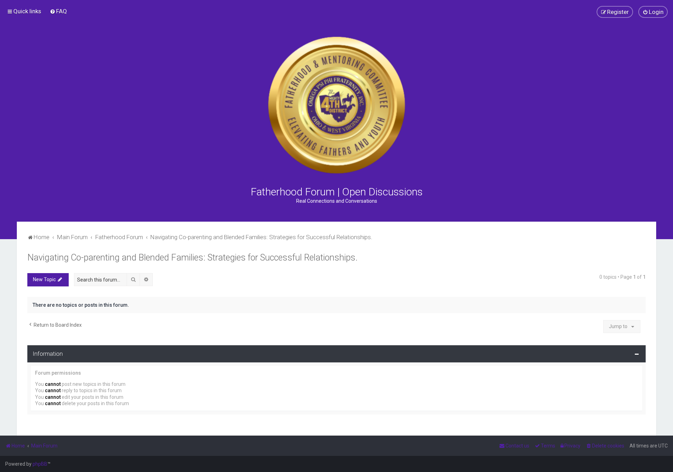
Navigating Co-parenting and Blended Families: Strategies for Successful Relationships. (192, 257)
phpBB (40, 464)
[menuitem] (58, 11)
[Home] (336, 105)
